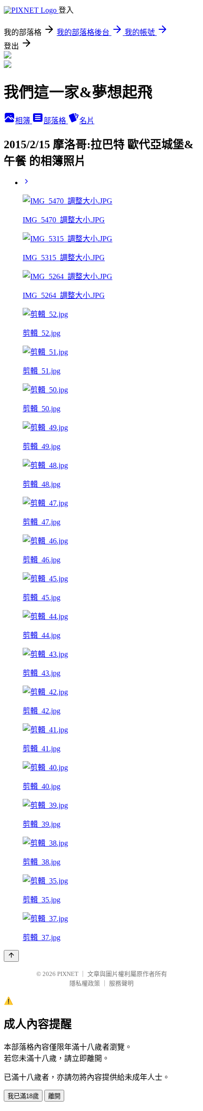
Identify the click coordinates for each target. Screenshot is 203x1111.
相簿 (23, 121)
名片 (86, 121)
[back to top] (11, 956)
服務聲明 (121, 983)
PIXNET (67, 973)
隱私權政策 (84, 983)
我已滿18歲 (23, 1096)
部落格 (55, 121)
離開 (54, 1096)
